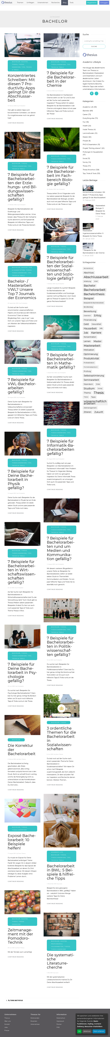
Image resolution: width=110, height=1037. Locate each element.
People (85, 141)
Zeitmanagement (90, 408)
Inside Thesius (88, 129)
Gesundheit (96, 324)
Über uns (8, 1021)
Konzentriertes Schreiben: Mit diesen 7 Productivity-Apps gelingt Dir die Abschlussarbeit (21, 88)
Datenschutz (61, 1018)
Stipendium (88, 384)
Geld (86, 324)
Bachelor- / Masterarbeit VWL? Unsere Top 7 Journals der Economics (22, 289)
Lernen (87, 341)
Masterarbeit (92, 345)
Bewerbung (90, 311)
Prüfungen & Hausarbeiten (93, 152)
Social (85, 158)
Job (86, 332)
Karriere (96, 332)
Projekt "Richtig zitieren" (92, 148)
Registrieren (91, 3)
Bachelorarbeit (94, 289)
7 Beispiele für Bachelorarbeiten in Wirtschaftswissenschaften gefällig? (22, 572)
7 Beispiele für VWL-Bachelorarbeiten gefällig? (22, 385)
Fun (84, 122)
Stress (98, 384)
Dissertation (87, 315)
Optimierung (91, 354)
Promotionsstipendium (91, 367)
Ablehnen (87, 1031)
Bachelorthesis (94, 294)
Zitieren (87, 412)
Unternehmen (35, 1024)
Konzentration (90, 337)
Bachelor (16, 61)
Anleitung (87, 281)
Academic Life (57, 852)
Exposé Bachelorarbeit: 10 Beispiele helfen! (22, 841)
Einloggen (104, 3)
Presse (7, 1030)
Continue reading (16, 123)
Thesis (15, 64)
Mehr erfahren (99, 1031)
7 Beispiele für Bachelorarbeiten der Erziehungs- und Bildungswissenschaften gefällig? (22, 187)
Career (85, 114)
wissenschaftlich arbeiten (95, 402)
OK (79, 1031)
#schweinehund (88, 268)
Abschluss (89, 272)
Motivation (89, 350)
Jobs (6, 1027)
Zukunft (98, 412)
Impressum (60, 1021)
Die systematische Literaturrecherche (60, 961)
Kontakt (7, 1024)
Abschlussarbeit (96, 277)
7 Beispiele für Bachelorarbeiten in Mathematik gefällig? (61, 361)
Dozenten (34, 1021)
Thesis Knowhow (58, 64)
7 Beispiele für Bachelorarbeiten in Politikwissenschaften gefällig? (60, 646)
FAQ (58, 1027)
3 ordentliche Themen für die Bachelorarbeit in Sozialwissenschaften (61, 738)
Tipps (93, 397)
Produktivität (91, 358)
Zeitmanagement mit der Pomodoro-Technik (20, 936)
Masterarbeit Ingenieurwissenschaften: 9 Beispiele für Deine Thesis (93, 233)
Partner (59, 1024)
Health (85, 126)
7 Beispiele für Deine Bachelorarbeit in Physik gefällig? (21, 479)
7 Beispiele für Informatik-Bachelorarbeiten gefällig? (60, 447)
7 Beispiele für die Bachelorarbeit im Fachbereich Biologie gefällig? (61, 175)
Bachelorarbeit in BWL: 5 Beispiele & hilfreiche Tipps (61, 872)
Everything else (88, 118)
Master (24, 61)
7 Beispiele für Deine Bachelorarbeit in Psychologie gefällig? (22, 672)
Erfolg (97, 315)
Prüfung (87, 371)
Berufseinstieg (88, 307)
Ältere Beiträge (15, 1000)
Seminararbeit (91, 380)
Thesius (86, 397)
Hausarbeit (90, 328)
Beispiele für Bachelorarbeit (94, 303)
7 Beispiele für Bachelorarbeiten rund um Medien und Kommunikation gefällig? (60, 548)
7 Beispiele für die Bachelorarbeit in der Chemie (61, 79)
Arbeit (96, 281)
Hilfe (101, 328)
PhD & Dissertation (90, 144)
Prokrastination (89, 362)
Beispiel (89, 298)
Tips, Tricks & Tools (89, 173)
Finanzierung (90, 320)
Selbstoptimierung (94, 375)
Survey (85, 162)
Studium (89, 388)
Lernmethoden (88, 133)
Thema (87, 393)
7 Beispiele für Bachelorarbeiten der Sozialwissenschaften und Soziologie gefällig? (60, 268)
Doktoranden (35, 1018)
